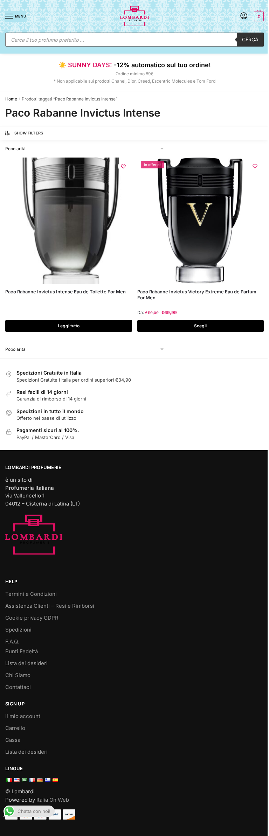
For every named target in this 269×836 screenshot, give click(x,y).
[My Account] (244, 16)
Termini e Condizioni (31, 594)
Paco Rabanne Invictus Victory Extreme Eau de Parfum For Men (196, 294)
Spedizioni (18, 629)
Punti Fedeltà (21, 651)
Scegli (200, 325)
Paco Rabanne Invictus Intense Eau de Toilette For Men (65, 291)
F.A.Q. (12, 641)
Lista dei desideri (26, 663)
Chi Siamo (17, 675)
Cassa (12, 740)
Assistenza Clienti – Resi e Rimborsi (49, 605)
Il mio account (22, 716)
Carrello (15, 728)
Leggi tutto (69, 325)
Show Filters (28, 133)
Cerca (250, 39)
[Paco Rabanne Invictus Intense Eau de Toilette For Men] (68, 221)
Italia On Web (52, 799)
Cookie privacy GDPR (31, 617)
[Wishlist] (123, 166)
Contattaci (18, 687)
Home (11, 99)
